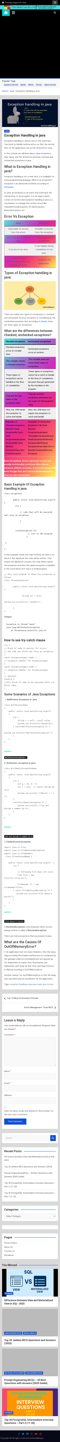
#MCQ (30, 85)
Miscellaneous (30, 1333)
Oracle (44, 321)
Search (53, 1138)
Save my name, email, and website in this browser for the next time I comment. (28, 1113)
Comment (9, 1035)
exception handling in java (21, 984)
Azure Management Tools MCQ (38, 1007)
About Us (8, 1247)
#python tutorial (11, 85)
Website (8, 1095)
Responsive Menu (55, 2)
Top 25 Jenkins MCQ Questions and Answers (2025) (28, 1166)
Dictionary (8, 187)
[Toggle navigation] (13, 12)
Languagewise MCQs (13, 1333)
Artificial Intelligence (14, 1373)
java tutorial (48, 984)
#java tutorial (50, 85)
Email (7, 1083)
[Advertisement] (30, 47)
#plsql (23, 85)
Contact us (9, 1251)
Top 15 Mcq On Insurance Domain (22, 998)
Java (7, 131)
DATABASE (9, 1293)
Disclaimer (9, 1255)
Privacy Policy (10, 1243)
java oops (37, 984)
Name (7, 1071)
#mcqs (39, 85)
